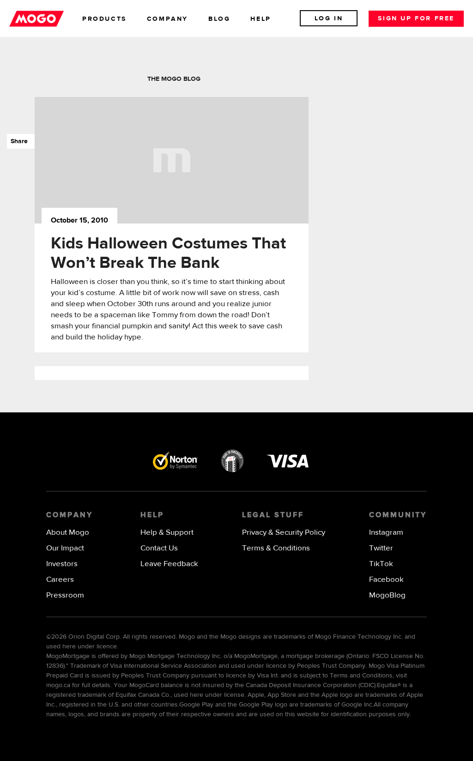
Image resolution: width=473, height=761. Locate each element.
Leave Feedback (169, 564)
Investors (62, 564)
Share (17, 141)
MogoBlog (387, 595)
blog (219, 19)
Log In (329, 18)
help (260, 19)
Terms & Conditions (276, 548)
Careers (60, 580)
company (167, 19)
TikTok (381, 564)
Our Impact (65, 548)
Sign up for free (416, 18)
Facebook (386, 580)
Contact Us (159, 548)
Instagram (386, 533)
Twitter (381, 548)
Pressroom (65, 595)
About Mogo (67, 533)
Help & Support (167, 533)
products (104, 19)
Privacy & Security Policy (283, 533)
